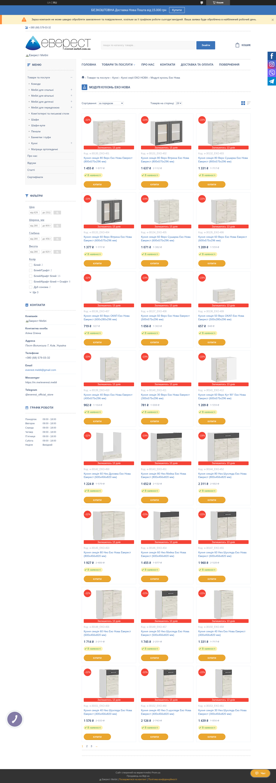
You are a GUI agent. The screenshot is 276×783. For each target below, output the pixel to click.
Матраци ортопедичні (44, 149)
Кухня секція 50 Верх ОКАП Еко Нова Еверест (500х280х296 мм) (221, 317)
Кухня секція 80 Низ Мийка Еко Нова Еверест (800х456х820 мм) (163, 475)
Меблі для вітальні (42, 95)
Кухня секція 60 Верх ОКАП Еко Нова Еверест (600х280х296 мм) (107, 317)
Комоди (36, 83)
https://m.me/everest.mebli (41, 382)
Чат (263, 773)
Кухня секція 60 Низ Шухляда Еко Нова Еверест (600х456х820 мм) (222, 554)
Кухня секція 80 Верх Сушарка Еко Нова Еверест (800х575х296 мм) (223, 159)
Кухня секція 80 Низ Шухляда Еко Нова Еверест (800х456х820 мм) (222, 475)
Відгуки (31, 162)
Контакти (167, 64)
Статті (31, 169)
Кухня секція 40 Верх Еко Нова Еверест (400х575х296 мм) (108, 396)
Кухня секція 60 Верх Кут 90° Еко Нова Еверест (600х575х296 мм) (222, 396)
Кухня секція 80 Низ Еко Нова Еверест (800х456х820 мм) (107, 554)
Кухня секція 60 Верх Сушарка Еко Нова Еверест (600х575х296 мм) (166, 238)
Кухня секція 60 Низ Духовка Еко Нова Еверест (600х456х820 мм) (107, 475)
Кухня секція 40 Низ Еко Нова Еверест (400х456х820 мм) (221, 633)
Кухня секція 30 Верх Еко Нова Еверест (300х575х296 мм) (165, 396)
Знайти (206, 45)
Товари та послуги (38, 77)
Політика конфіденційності (162, 779)
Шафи (35, 119)
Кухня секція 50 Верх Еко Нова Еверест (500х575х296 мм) (165, 317)
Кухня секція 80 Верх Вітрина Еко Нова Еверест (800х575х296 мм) (165, 159)
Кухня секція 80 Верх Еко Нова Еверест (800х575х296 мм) (108, 159)
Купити (177, 10)
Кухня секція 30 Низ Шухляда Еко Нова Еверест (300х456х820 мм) (222, 712)
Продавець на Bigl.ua (138, 776)
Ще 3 (35, 292)
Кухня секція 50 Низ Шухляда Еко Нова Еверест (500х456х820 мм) (165, 633)
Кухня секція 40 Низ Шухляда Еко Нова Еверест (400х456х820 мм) (108, 712)
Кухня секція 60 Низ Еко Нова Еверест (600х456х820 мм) (107, 633)
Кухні (34, 143)
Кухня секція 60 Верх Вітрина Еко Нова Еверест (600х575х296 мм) (108, 238)
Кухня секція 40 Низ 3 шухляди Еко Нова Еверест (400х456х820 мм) (166, 712)
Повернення (229, 64)
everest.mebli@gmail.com (40, 369)
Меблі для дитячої (42, 101)
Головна (89, 64)
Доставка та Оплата (197, 64)
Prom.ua (156, 772)
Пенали (36, 131)
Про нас (32, 155)
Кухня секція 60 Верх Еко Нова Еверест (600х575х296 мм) (222, 238)
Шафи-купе (38, 125)
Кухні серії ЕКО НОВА (134, 77)
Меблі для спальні (42, 89)
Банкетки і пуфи (41, 137)
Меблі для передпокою (45, 107)
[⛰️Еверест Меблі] (58, 42)
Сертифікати (35, 177)
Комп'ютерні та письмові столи (50, 113)
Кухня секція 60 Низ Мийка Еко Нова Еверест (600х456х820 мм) (163, 554)
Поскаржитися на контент (133, 779)
